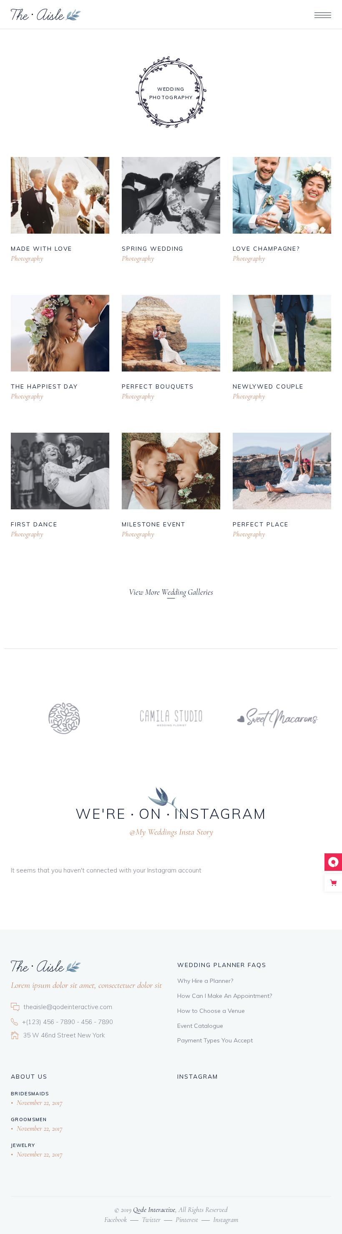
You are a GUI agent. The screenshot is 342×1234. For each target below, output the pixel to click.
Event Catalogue (200, 1026)
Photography (27, 258)
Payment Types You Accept (215, 1040)
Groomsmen (29, 1119)
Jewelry (23, 1145)
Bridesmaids (30, 1094)
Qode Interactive (153, 1209)
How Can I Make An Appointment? (224, 996)
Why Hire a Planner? (205, 981)
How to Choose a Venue (211, 1011)
